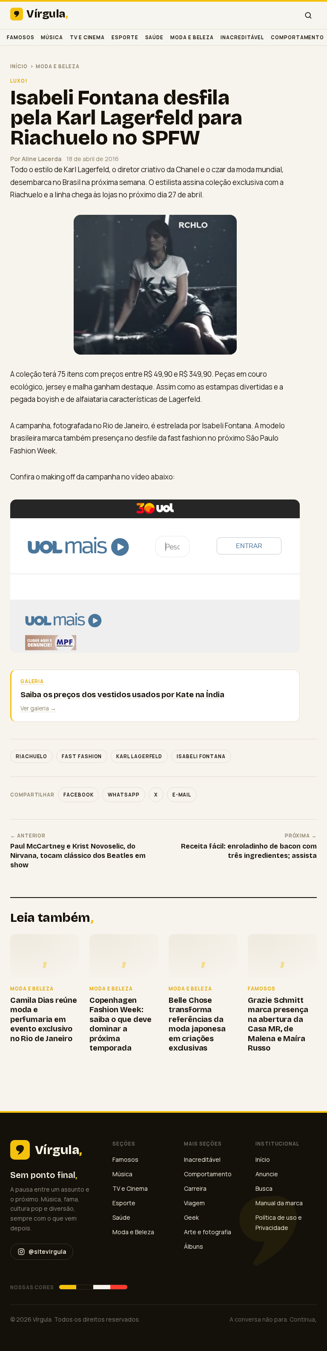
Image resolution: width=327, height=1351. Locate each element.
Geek (191, 1217)
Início (19, 66)
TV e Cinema (87, 37)
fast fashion (82, 756)
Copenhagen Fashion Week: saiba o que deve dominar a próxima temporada (120, 1024)
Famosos (20, 37)
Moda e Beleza (192, 37)
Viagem (194, 1203)
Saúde (154, 37)
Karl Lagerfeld (139, 756)
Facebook (78, 794)
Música (52, 37)
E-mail (182, 794)
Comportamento (297, 37)
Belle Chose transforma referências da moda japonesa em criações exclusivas (197, 1024)
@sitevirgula (47, 1251)
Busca (263, 1188)
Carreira (195, 1188)
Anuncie (266, 1174)
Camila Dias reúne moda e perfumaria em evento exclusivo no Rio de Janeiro (43, 1019)
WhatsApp (123, 794)
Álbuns (193, 1246)
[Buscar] (308, 15)
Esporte (125, 37)
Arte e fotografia (207, 1232)
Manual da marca (279, 1203)
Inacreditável (242, 37)
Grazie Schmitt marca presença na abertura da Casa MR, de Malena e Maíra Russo (278, 1024)
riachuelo (31, 756)
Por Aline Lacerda (35, 159)
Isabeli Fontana (201, 756)
